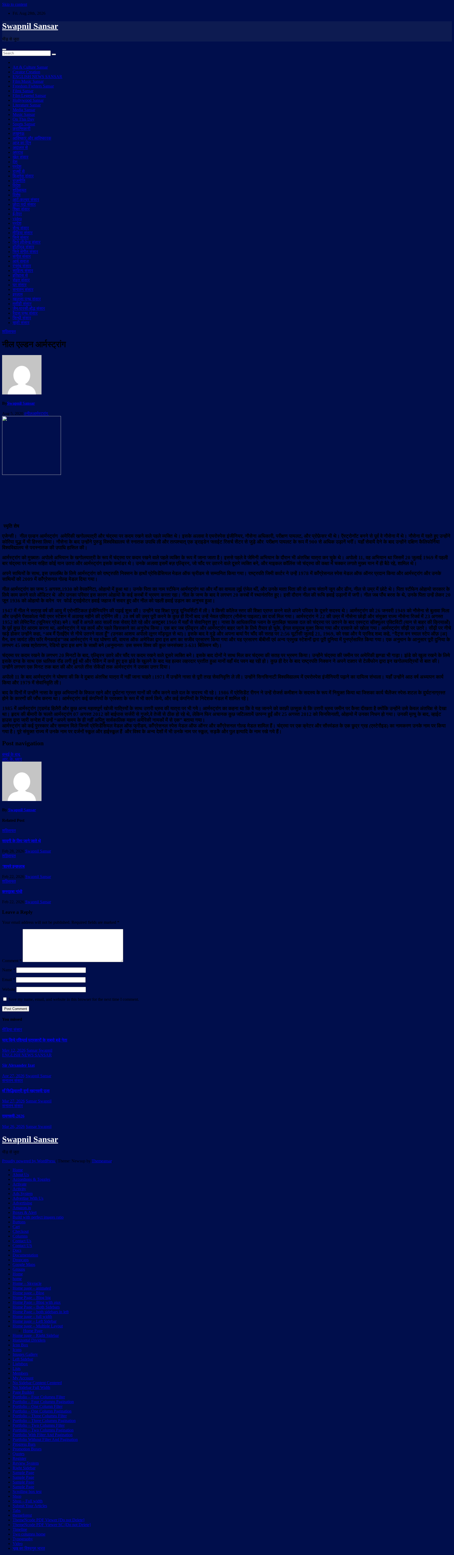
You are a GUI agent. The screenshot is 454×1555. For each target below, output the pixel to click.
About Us (21, 1174)
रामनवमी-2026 (13, 1116)
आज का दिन (22, 143)
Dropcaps (21, 1260)
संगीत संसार (22, 256)
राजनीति (19, 180)
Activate (20, 1184)
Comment (12, 960)
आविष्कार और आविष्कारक (32, 138)
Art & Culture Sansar (30, 67)
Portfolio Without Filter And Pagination (45, 1439)
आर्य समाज (21, 261)
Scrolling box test (27, 1491)
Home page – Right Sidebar (36, 1335)
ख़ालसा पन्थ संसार (27, 299)
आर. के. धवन (12, 759)
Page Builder (23, 1392)
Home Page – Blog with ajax (37, 1302)
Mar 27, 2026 (13, 1101)
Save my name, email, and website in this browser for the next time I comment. (73, 999)
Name (8, 970)
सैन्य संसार (21, 228)
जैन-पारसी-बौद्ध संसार (29, 308)
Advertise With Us (28, 1198)
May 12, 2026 (13, 1050)
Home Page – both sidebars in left (41, 1312)
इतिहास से (20, 275)
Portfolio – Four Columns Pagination (43, 1401)
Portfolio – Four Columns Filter (39, 1397)
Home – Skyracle (27, 1283)
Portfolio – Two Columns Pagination (43, 1430)
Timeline (20, 1529)
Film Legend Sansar (29, 95)
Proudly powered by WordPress (29, 1161)
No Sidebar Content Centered (37, 1382)
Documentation (25, 1255)
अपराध (18, 152)
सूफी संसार (21, 322)
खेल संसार (20, 157)
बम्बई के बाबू (11, 754)
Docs (17, 1250)
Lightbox (20, 1364)
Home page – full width (32, 1316)
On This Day (23, 119)
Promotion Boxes (27, 1449)
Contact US (22, 1245)
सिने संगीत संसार (25, 251)
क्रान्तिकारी (21, 128)
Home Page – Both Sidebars (36, 1307)
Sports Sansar (24, 124)
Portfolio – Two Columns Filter (39, 1425)
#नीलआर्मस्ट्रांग (36, 413)
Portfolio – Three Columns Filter (40, 1416)
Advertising (22, 1203)
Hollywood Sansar (28, 100)
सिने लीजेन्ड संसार (26, 242)
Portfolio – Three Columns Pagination (44, 1420)
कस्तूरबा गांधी (12, 891)
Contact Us (22, 1241)
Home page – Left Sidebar (34, 1321)
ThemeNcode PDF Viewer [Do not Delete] (48, 1520)
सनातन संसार (23, 289)
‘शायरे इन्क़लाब (13, 866)
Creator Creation (26, 72)
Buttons (19, 1222)
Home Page (33, 1330)
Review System (26, 1463)
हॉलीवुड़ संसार (23, 247)
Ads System (23, 1193)
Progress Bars (24, 1444)
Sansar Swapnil (39, 1050)
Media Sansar (24, 109)
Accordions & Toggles (31, 1179)
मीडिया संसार (23, 232)
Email (8, 979)
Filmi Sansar (23, 91)
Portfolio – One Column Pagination (42, 1411)
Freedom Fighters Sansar (33, 86)
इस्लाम (18, 294)
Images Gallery (25, 1354)
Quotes (18, 1453)
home (17, 1278)
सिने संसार (21, 237)
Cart (16, 1226)
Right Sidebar (24, 1468)
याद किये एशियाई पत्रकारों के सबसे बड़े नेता (34, 1040)
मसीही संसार (22, 303)
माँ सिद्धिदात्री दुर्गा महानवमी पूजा (26, 1091)
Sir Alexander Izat (18, 1065)
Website (8, 989)
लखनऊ (18, 133)
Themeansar (102, 1161)
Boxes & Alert (25, 1212)
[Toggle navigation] (4, 49)
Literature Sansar (27, 105)
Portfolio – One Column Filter (38, 1406)
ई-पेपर (17, 214)
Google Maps (24, 1264)
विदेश (16, 185)
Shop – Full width (28, 1501)
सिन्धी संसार (22, 318)
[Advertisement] (227, 498)
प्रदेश (17, 166)
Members (20, 1373)
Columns (20, 1236)
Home (18, 1170)
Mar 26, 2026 (13, 1126)
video (17, 218)
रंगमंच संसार (22, 266)
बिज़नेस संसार (23, 176)
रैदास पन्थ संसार (25, 313)
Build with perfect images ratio (38, 1217)
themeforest (22, 1515)
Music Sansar (24, 114)
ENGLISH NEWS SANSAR (37, 76)
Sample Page (23, 1472)
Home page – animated (32, 1288)
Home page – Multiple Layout (38, 1326)
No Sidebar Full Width (31, 1387)
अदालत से (20, 147)
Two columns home (29, 1534)
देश (15, 162)
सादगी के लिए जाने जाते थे (21, 841)
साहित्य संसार (23, 270)
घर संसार (20, 285)
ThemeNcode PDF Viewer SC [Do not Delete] (52, 1524)
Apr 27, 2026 (13, 1076)
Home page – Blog (28, 1293)
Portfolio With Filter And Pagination (43, 1435)
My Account (23, 1378)
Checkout (21, 1231)
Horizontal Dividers (29, 1340)
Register (19, 1458)
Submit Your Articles (30, 1505)
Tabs (16, 1510)
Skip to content (14, 4)
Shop (17, 1496)
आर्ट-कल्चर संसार (26, 199)
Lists (16, 1368)
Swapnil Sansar (30, 26)
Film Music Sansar (28, 81)
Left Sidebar (23, 1359)
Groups (19, 1269)
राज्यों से (19, 171)
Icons (17, 1349)
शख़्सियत (19, 190)
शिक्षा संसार (21, 209)
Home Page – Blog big (32, 1297)
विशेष (16, 195)
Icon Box (20, 1345)
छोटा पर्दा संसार (24, 204)
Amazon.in (22, 1207)
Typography (23, 1539)
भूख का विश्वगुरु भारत (29, 1548)
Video (18, 1543)
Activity (19, 1189)
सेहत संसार (21, 280)
